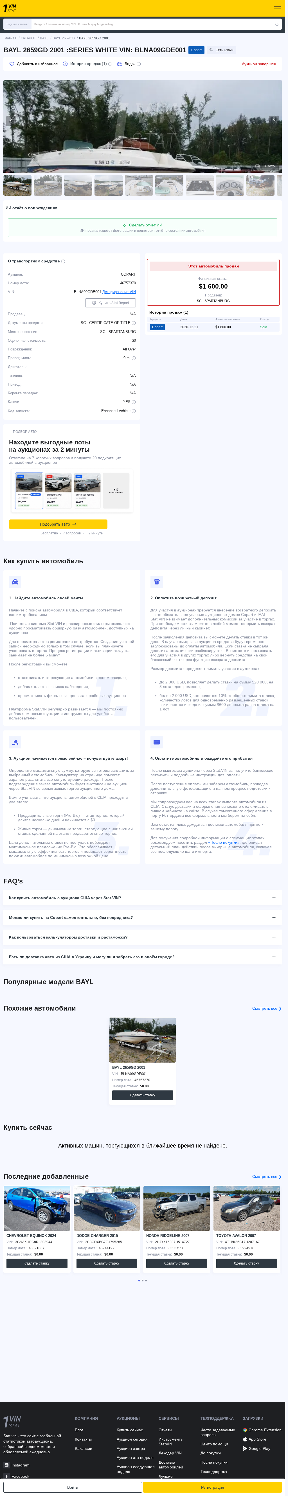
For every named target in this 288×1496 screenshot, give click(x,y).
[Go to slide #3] (78, 185)
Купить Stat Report (113, 303)
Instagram (21, 1465)
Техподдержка (214, 1471)
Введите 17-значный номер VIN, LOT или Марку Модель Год (73, 24)
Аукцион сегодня (132, 1439)
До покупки (211, 1453)
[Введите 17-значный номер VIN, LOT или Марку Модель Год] (277, 24)
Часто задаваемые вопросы (218, 1432)
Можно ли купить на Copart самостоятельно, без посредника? (71, 917)
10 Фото (268, 166)
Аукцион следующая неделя (136, 1469)
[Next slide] (274, 121)
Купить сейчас (130, 1430)
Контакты (83, 1439)
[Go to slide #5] (139, 185)
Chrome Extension (265, 1430)
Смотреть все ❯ (267, 1008)
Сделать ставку (142, 1095)
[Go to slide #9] (260, 185)
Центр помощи (214, 1444)
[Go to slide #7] (200, 185)
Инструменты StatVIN (171, 1441)
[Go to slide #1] (17, 185)
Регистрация (212, 1487)
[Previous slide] (11, 121)
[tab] (139, 1280)
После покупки (214, 1462)
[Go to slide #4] (108, 185)
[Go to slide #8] (230, 185)
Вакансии (83, 1448)
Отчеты (165, 1430)
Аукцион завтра (131, 1448)
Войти (72, 1487)
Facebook (20, 1476)
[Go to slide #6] (169, 185)
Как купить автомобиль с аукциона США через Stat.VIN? (65, 898)
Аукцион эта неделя (135, 1457)
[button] (17, 24)
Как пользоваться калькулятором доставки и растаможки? (68, 937)
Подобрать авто (55, 524)
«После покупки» (224, 842)
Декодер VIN (170, 1453)
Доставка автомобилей (171, 1464)
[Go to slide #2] (48, 185)
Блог (79, 1430)
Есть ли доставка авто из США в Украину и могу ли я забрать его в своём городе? (92, 957)
